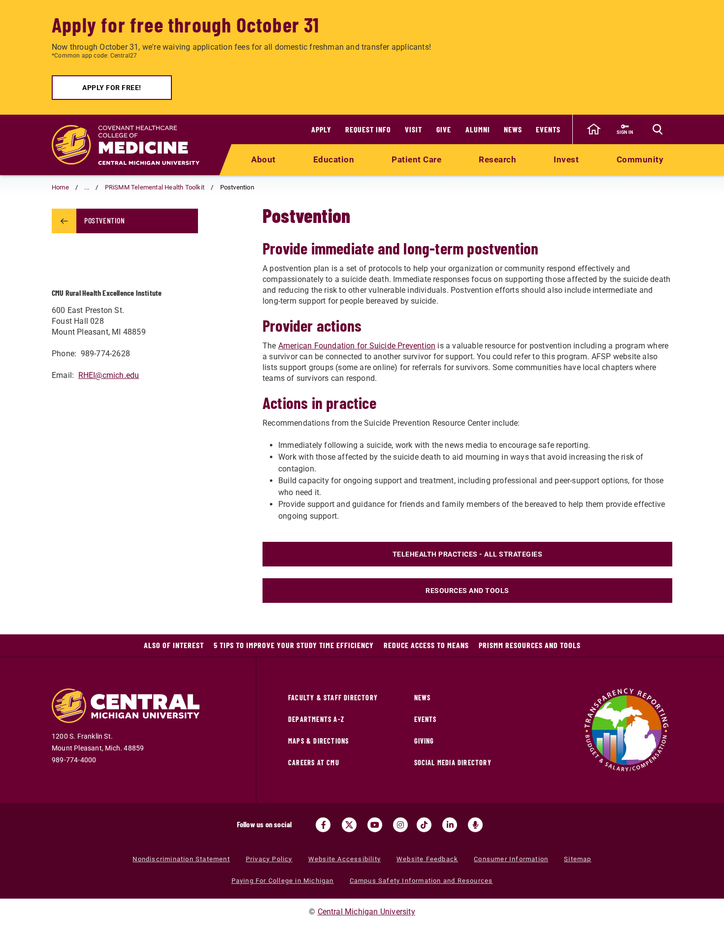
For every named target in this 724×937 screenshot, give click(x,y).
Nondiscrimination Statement (181, 859)
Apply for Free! (111, 88)
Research (497, 159)
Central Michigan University (366, 911)
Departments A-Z (316, 719)
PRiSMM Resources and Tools (530, 645)
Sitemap (577, 859)
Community (640, 159)
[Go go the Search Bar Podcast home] (475, 825)
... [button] (86, 187)
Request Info (368, 129)
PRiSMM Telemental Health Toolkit (154, 187)
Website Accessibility (344, 859)
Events (548, 129)
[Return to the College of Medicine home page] (125, 145)
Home (60, 187)
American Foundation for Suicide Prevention (356, 345)
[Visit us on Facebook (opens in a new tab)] (323, 825)
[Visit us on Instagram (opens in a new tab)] (400, 825)
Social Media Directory (453, 762)
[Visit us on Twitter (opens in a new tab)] (349, 825)
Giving (424, 741)
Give (443, 129)
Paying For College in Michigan (282, 880)
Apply (321, 129)
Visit (413, 129)
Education (334, 159)
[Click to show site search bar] (657, 129)
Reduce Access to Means (426, 645)
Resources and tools (467, 590)
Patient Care (416, 159)
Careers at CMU (313, 762)
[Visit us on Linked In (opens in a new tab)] (450, 825)
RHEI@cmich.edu (108, 375)
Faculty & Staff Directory (333, 697)
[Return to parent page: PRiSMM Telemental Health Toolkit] (64, 221)
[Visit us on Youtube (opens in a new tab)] (375, 825)
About (263, 159)
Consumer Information (511, 859)
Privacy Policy (269, 859)
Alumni (477, 129)
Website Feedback (427, 859)
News (513, 129)
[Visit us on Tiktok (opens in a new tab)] (424, 825)
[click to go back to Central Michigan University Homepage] (593, 129)
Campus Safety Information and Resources (421, 880)
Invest (566, 159)
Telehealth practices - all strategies (468, 554)
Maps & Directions (318, 741)
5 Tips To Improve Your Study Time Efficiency (294, 645)
